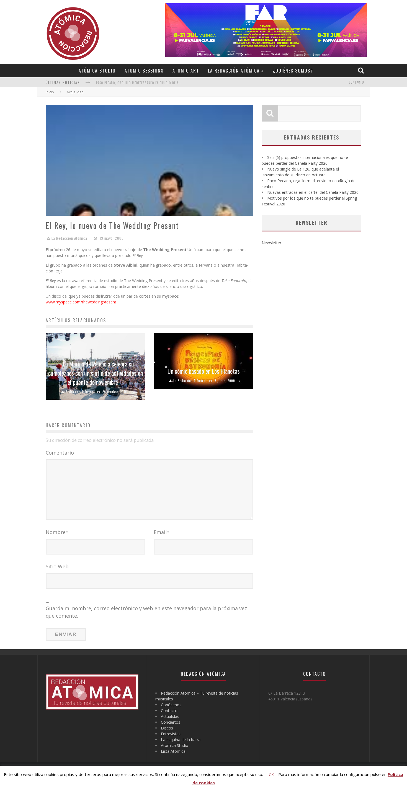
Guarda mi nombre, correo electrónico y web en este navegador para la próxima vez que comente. (146, 612)
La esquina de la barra (180, 739)
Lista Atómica (173, 751)
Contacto (356, 82)
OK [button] (271, 774)
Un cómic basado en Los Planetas (204, 371)
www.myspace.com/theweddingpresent (81, 302)
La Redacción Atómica (234, 70)
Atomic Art (185, 70)
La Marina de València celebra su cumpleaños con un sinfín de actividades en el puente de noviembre (95, 372)
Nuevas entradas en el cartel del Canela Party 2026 (313, 192)
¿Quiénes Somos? (293, 70)
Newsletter (271, 242)
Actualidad (170, 716)
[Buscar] (361, 70)
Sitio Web (57, 566)
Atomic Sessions (144, 70)
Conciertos (170, 722)
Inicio (50, 92)
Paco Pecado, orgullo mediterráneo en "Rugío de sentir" (142, 83)
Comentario (60, 452)
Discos (167, 728)
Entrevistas (171, 733)
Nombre (57, 532)
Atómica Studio (97, 70)
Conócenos (171, 704)
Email (161, 532)
